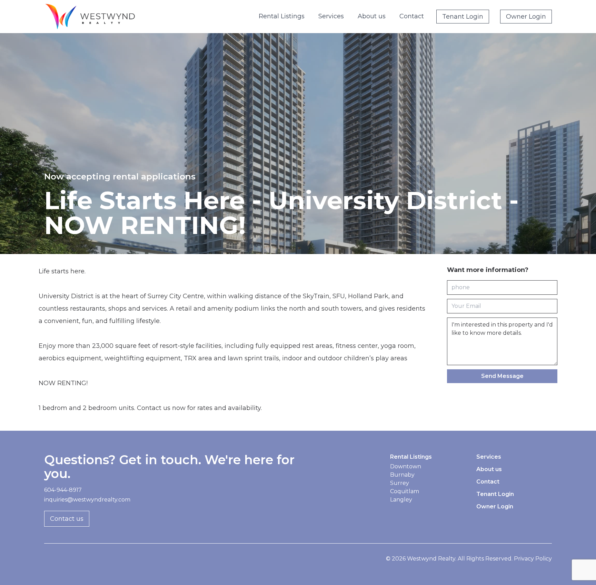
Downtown (405, 466)
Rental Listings (282, 16)
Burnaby (402, 474)
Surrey (399, 483)
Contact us (66, 519)
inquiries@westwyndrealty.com (87, 499)
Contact (411, 16)
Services (331, 16)
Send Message (502, 376)
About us (372, 16)
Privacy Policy (533, 558)
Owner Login (526, 16)
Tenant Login (462, 16)
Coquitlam (404, 491)
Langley (401, 499)
